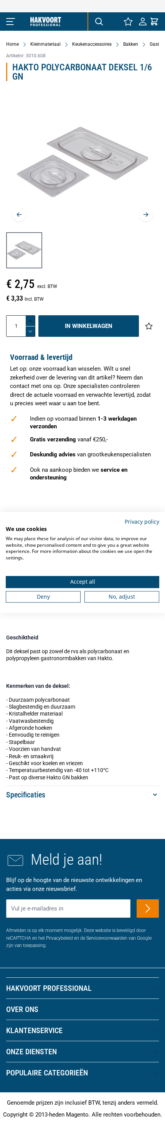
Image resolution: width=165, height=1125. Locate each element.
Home (12, 44)
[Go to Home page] (45, 21)
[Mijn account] (143, 21)
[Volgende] (146, 214)
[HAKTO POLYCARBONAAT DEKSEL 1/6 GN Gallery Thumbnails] (24, 250)
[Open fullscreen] (82, 162)
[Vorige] (19, 214)
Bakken (130, 44)
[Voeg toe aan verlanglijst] (149, 326)
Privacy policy (142, 521)
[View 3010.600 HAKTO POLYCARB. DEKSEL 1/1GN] (24, 250)
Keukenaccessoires (92, 44)
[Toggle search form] (98, 21)
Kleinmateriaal (45, 44)
